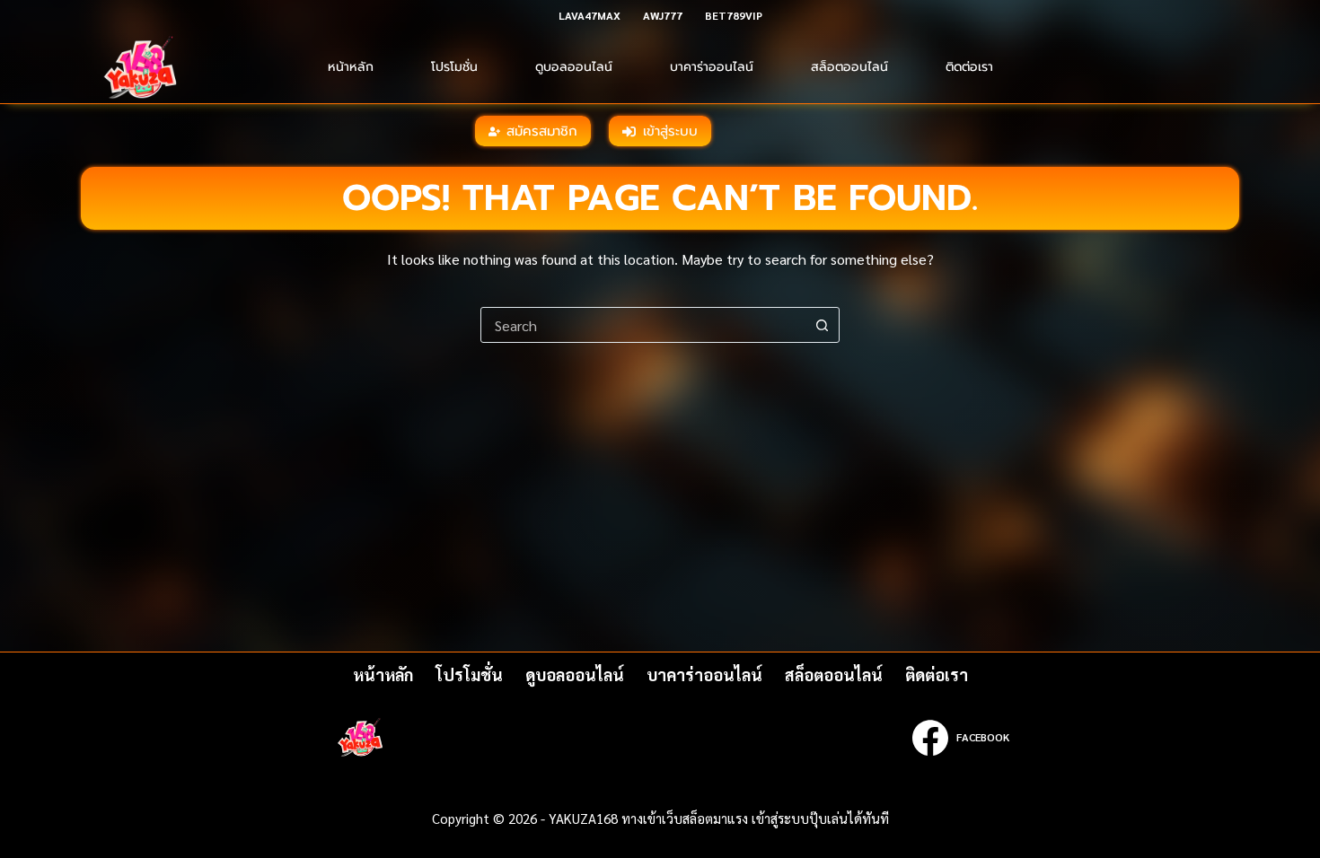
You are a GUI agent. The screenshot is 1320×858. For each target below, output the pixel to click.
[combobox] (643, 325)
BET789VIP (733, 15)
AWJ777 (662, 15)
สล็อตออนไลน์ (849, 66)
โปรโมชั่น (454, 66)
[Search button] (822, 325)
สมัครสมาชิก (541, 131)
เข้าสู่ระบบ (670, 131)
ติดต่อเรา (969, 66)
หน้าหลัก (351, 66)
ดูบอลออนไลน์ (573, 66)
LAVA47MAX (589, 15)
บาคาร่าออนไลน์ (711, 66)
